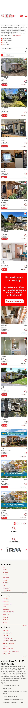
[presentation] (1, 549)
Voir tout (25, 594)
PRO (21, 15)
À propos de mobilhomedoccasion (11, 685)
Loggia (5, 622)
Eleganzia (6, 599)
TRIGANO (5, 580)
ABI (4, 585)
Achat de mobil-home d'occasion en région (13, 702)
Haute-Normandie (8, 648)
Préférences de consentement (10, 696)
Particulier (5, 42)
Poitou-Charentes (8, 638)
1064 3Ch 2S (6, 614)
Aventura (5, 601)
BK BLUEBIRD (6, 588)
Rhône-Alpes (6, 654)
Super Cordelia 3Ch (8, 612)
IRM (4, 567)
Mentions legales (7, 688)
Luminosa (5, 619)
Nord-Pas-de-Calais (8, 643)
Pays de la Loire (7, 633)
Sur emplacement (7, 38)
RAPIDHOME (6, 577)
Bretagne (5, 630)
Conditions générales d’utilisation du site (13, 699)
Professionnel (6, 44)
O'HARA (5, 570)
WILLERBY (5, 583)
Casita (4, 606)
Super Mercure (7, 604)
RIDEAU (5, 575)
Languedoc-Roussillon (9, 641)
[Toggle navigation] (26, 15)
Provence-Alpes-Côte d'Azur (11, 651)
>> (13, 55)
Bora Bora (6, 609)
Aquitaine (18, 35)
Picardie (5, 646)
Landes (13, 35)
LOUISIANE (5, 572)
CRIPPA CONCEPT (7, 590)
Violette (5, 617)
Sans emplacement (7, 40)
